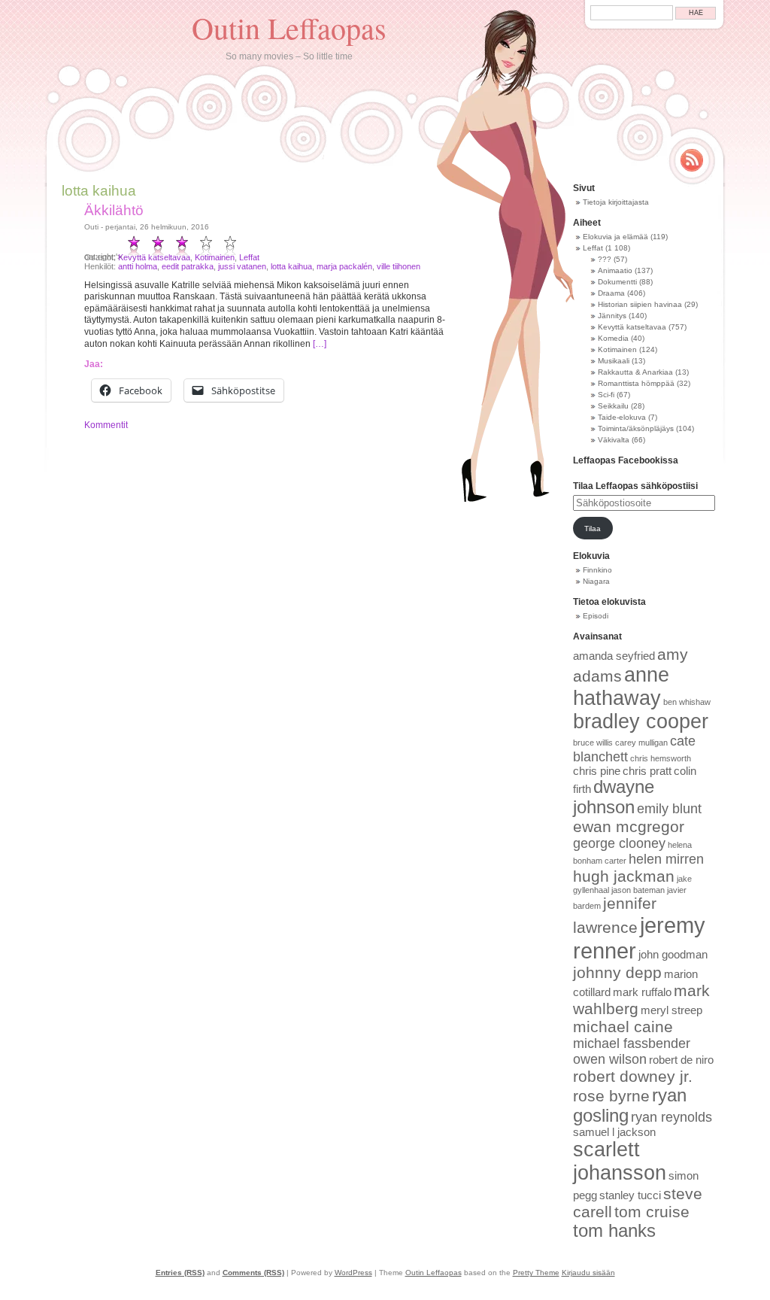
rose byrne (611, 1095)
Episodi (595, 616)
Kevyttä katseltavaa (154, 257)
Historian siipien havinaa (640, 304)
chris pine (596, 771)
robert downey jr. (633, 1076)
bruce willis (593, 742)
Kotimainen (215, 257)
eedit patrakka (188, 266)
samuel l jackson (614, 1132)
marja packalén (344, 266)
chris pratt (647, 771)
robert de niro (681, 1060)
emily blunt (669, 808)
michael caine (623, 1026)
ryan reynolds (671, 1117)
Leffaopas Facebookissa (625, 460)
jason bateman (638, 890)
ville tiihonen (398, 266)
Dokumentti (617, 282)
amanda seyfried (614, 656)
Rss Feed (692, 160)
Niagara (596, 581)
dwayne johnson (613, 797)
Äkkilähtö (114, 210)
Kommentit (106, 425)
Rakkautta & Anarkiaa (635, 372)
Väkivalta (613, 440)
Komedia (613, 338)
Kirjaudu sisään (588, 1272)
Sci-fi (606, 394)
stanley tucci (630, 1195)
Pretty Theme (536, 1272)
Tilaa (592, 528)
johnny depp (617, 972)
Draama (611, 293)
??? (604, 259)
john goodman (673, 955)
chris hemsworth (660, 758)
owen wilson (610, 1059)
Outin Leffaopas (289, 27)
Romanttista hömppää (636, 383)
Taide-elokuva (622, 417)
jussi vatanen (242, 266)
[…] (319, 344)
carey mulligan (641, 742)
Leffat (249, 257)
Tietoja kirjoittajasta (616, 202)
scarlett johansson (619, 1161)
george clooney (619, 843)
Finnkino (597, 570)
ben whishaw (687, 701)
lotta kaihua (291, 266)
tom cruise (652, 1211)
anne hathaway (621, 686)
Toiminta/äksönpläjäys (636, 428)
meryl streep (671, 1010)
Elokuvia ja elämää (615, 236)
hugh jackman (624, 876)
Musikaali (613, 361)
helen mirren (666, 859)
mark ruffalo (642, 992)
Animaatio (615, 270)
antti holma (137, 266)
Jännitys (612, 315)
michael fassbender (631, 1043)
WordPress (353, 1272)
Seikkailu (613, 406)
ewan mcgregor (628, 826)
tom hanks (614, 1231)
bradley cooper (640, 721)
